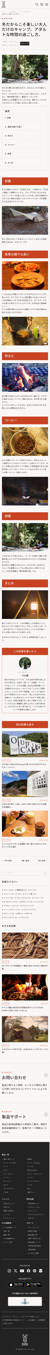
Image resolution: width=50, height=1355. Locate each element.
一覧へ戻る (25, 861)
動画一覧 (7, 1235)
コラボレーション (34, 1207)
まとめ (10, 163)
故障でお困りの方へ (35, 1239)
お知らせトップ (9, 1204)
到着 (9, 118)
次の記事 (8, 861)
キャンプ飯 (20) (30, 894)
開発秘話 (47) (22, 890)
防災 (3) (20, 914)
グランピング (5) (29, 910)
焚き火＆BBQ (32, 1170)
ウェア (6, 1185)
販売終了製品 (32, 1231)
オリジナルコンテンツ (35, 1215)
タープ (6, 1167)
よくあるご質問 (33, 1253)
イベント (7, 1215)
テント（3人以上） (34, 1163)
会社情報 (32, 1320)
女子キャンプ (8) (27, 902)
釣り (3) (29, 914)
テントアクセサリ (34, 1181)
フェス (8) (39, 902)
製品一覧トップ (9, 1159)
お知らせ (7, 1207)
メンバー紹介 (8, 1242)
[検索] (36, 4)
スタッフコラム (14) (24, 898)
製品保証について (34, 1242)
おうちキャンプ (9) (10, 902)
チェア (6, 1170)
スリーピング (8, 1174)
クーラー (7, 1178)
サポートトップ (33, 1228)
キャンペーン (32, 1211)
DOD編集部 (12, 12)
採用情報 (42, 1320)
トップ (4, 12)
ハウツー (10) (39, 898)
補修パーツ (31, 1192)
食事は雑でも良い (15, 127)
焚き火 (10, 136)
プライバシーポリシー (11, 1316)
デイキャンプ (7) (28, 906)
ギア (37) (33, 890)
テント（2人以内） (10, 1163)
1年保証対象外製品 (34, 1246)
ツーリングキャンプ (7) (12, 910)
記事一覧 (7, 1231)
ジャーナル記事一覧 (24, 12)
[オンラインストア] (41, 4)
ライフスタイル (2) (10, 917)
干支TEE (31, 1218)
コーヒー (11, 145)
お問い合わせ (8, 1323)
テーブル (31, 1167)
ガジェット (7, 1181)
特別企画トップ (33, 1204)
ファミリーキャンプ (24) (12, 894)
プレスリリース (9, 1218)
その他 (6, 1192)
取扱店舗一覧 (32, 1235)
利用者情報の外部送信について (14, 1320)
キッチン (31, 1178)
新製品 (30, 1159)
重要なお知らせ (9, 1211)
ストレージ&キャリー (35, 1174)
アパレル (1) (25, 917)
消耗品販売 (32, 1250)
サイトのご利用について (31, 1316)
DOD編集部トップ (10, 1228)
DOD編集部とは (9, 1239)
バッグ (30, 1185)
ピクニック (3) (9, 914)
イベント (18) (8, 898)
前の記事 (41, 861)
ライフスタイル (9, 1189)
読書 (9, 154)
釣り (29, 1189)
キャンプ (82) (9, 890)
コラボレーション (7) (11, 906)
